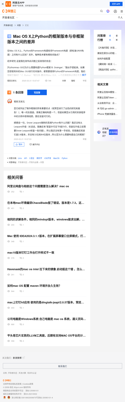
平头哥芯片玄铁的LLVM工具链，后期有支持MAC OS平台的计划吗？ (46, 335)
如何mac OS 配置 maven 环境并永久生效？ (34, 286)
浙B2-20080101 (32, 390)
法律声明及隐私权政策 (12, 384)
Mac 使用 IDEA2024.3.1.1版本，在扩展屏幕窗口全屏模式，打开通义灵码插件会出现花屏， (46, 236)
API (25, 158)
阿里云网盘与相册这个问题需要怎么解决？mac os (38, 186)
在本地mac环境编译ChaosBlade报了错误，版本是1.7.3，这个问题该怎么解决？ (46, 203)
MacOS (56, 158)
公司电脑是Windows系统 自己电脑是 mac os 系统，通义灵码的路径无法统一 (46, 319)
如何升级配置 (103, 58)
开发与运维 (33, 162)
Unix (20, 158)
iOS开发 (47, 158)
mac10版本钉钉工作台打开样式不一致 (30, 253)
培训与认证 (31, 373)
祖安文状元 (11, 80)
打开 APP (116, 4)
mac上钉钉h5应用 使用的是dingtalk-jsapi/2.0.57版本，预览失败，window (46, 302)
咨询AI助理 (113, 133)
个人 (120, 17)
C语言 (31, 158)
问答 (19, 25)
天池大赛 (22, 373)
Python (65, 158)
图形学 (39, 158)
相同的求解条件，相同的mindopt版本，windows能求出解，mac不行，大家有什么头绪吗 (46, 219)
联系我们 (62, 366)
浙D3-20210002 (30, 394)
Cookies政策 (28, 384)
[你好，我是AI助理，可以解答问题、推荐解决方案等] (108, 11)
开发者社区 (8, 25)
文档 (5, 373)
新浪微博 (17, 357)
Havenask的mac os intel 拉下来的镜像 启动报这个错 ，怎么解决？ (46, 269)
